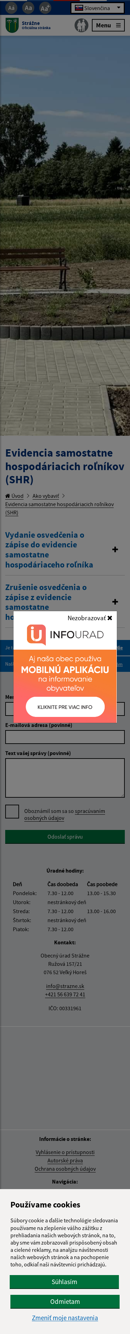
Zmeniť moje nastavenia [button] (65, 1318)
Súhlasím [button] (64, 1281)
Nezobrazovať (87, 618)
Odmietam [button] (65, 1301)
